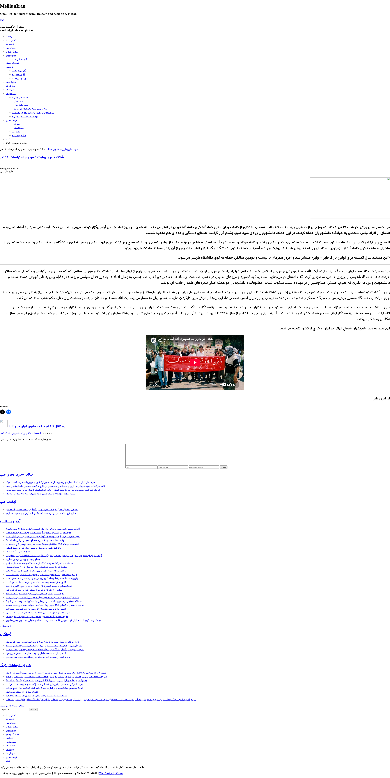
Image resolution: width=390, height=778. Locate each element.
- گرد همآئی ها (19, 59)
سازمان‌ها (11, 94)
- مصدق (16, 132)
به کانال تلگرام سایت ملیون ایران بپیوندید (36, 426)
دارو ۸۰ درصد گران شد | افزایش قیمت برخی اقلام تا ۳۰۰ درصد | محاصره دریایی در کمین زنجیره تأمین (54, 620)
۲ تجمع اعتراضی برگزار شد (18, 552)
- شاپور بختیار (19, 136)
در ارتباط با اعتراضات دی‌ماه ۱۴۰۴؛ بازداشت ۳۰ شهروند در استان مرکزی (39, 563)
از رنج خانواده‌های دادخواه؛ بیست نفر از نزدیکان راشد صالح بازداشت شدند (41, 575)
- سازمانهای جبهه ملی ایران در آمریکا (29, 109)
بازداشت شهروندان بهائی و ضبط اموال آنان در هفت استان (33, 548)
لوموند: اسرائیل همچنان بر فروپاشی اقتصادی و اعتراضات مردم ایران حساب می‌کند (45, 684)
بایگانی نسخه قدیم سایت (12, 706)
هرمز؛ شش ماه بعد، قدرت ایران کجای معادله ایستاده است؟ (35, 594)
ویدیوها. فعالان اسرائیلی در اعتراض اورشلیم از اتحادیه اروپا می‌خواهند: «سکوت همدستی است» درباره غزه (56, 677)
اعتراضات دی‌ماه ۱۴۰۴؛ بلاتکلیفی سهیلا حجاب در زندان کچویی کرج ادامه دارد (42, 544)
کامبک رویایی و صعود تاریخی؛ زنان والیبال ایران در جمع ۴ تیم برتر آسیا (39, 586)
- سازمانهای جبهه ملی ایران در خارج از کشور (33, 113)
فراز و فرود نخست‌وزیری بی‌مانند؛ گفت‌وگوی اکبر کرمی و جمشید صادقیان (41, 513)
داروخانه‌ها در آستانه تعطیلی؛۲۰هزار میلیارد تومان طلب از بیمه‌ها (37, 617)
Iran (2, 20)
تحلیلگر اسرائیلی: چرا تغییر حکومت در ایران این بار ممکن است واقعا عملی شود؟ (44, 601)
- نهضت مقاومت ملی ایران (25, 117)
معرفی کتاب (12, 52)
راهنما (9, 36)
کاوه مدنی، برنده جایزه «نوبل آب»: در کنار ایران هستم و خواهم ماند (38, 533)
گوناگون (10, 67)
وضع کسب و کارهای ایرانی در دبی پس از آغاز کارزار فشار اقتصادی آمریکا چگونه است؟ (46, 681)
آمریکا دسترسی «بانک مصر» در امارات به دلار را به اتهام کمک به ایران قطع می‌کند (44, 688)
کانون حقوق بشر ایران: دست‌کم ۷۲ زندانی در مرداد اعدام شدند (36, 582)
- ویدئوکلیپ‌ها (19, 78)
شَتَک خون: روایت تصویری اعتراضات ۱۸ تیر (32, 157)
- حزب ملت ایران (20, 105)
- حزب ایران (17, 101)
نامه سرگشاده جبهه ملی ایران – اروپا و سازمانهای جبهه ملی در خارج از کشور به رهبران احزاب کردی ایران (55, 486)
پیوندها (10, 90)
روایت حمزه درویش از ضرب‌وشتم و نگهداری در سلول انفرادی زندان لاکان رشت (43, 537)
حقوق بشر (11, 82)
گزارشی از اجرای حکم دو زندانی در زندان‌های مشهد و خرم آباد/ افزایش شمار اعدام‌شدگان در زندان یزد (54, 556)
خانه (8, 139)
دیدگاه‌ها (10, 86)
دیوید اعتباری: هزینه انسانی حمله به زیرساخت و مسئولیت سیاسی (38, 613)
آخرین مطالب (52, 149)
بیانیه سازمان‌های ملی (16, 475)
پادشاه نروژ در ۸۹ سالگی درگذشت (22, 692)
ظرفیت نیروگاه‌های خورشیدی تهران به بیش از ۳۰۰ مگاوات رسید (36, 567)
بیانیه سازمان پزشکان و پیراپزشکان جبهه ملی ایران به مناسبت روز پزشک (40, 494)
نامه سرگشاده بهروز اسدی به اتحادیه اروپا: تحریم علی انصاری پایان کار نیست (42, 598)
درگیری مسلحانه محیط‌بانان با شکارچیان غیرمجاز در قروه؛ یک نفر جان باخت (42, 578)
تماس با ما (11, 40)
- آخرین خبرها (19, 71)
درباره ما (10, 44)
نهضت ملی (11, 120)
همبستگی (11, 742)
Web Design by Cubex (111, 774)
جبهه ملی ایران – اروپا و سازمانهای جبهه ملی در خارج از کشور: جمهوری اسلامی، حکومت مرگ (50, 482)
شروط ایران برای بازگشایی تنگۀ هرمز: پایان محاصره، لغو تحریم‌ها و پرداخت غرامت (45, 605)
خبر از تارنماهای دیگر (15, 665)
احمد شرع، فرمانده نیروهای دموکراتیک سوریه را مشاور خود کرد (36, 696)
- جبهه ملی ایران (20, 97)
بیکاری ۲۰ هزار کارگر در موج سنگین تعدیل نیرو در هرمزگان (34, 590)
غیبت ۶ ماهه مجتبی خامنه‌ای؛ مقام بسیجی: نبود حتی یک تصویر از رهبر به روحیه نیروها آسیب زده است (56, 673)
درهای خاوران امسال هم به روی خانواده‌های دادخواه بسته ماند (36, 571)
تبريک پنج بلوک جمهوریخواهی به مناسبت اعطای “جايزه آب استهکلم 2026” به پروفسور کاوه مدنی (53, 490)
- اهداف (16, 124)
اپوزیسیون (11, 55)
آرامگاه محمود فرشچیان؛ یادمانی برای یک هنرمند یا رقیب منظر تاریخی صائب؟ (43, 529)
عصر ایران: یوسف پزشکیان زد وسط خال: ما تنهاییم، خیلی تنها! (36, 609)
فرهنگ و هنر (12, 63)
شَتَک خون (5, 433)
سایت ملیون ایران (69, 149)
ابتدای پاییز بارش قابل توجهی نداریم (23, 559)
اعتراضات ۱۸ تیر (33, 433)
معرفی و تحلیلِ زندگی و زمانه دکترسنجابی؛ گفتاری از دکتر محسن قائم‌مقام (42, 510)
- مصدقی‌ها (18, 128)
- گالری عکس (18, 75)
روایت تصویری (18, 433)
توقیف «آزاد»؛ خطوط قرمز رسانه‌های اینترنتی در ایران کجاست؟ (35, 540)
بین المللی (11, 48)
